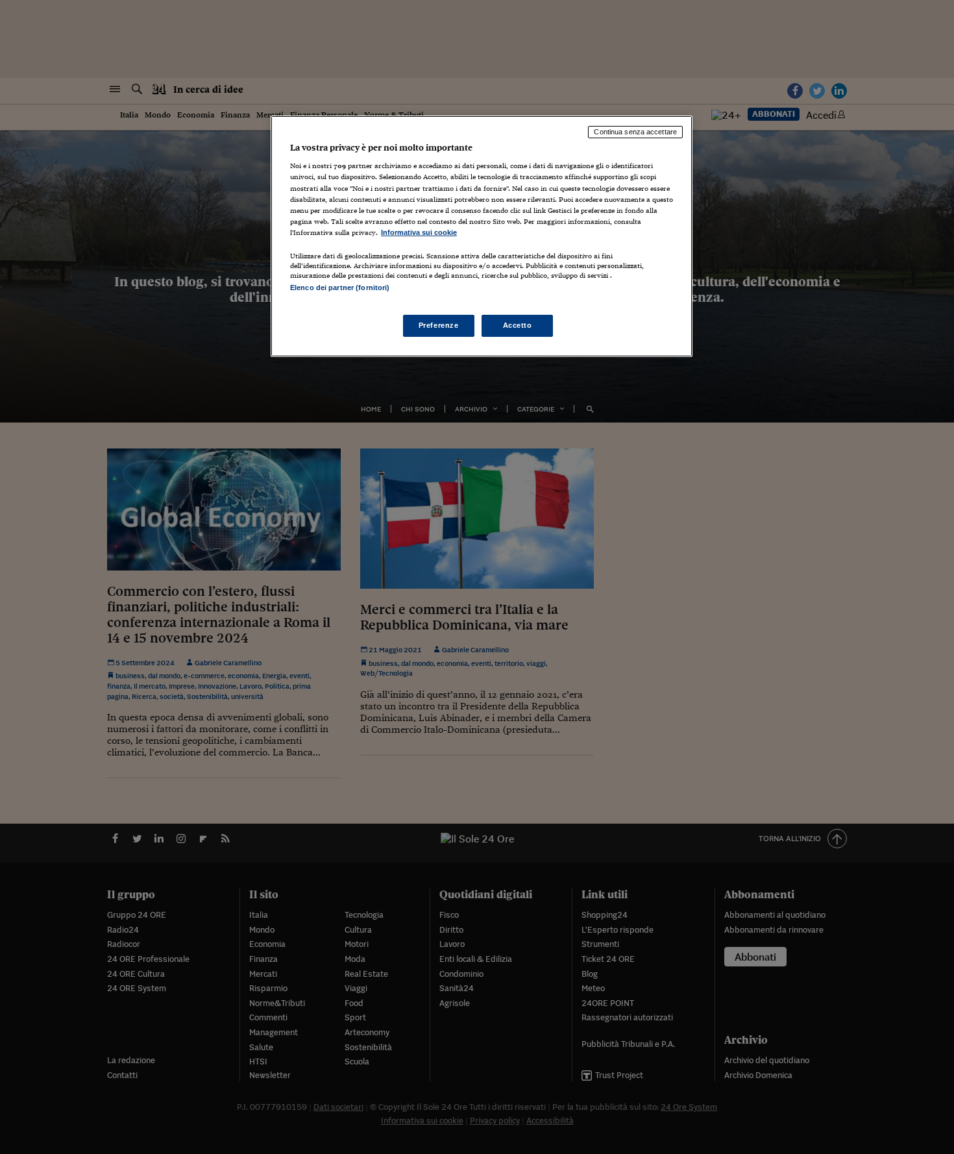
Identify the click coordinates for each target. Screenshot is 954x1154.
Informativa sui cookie (419, 232)
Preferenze (439, 325)
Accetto (517, 325)
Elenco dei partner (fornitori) (339, 287)
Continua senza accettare (635, 132)
